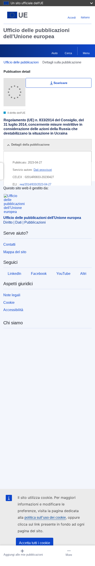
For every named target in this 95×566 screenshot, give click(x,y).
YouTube (63, 273)
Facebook (39, 273)
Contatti (9, 244)
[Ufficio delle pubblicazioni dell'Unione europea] (19, 15)
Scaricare (60, 83)
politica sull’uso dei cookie (45, 517)
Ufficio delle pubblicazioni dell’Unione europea (42, 218)
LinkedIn (14, 273)
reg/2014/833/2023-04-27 (35, 184)
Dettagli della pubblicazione (30, 144)
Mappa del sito (14, 252)
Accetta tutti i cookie (34, 543)
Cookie (9, 302)
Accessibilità (13, 310)
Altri (83, 273)
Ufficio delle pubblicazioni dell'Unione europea (36, 33)
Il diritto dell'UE (16, 112)
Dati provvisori (43, 169)
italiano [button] (85, 17)
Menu (86, 53)
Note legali (11, 295)
